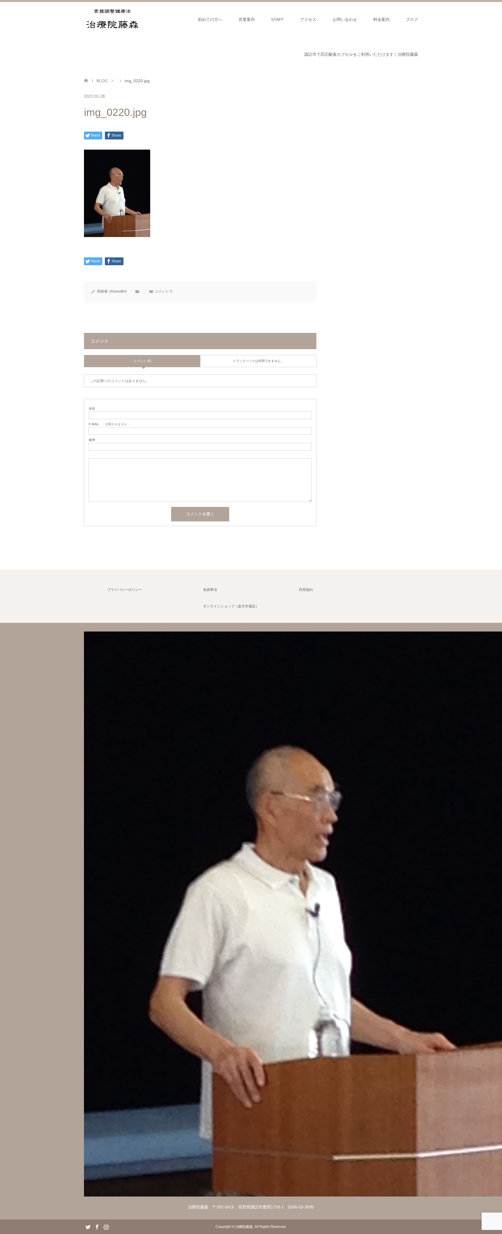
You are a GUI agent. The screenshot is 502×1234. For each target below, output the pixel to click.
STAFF (277, 19)
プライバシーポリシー (124, 590)
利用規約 (306, 590)
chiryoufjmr (118, 291)
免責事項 (210, 590)
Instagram (106, 1226)
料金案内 (381, 19)
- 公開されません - (109, 424)
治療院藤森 (244, 1227)
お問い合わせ (345, 19)
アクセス (308, 19)
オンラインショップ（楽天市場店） (231, 606)
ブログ (412, 19)
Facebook (97, 1226)
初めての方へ (210, 19)
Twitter (88, 1226)
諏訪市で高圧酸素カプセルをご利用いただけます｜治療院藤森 (361, 54)
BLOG (102, 80)
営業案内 (247, 19)
